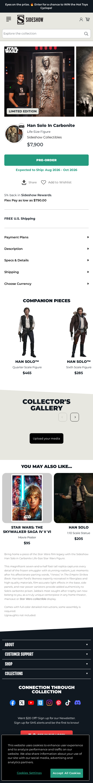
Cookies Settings (29, 773)
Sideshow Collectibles (44, 137)
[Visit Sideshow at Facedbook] (13, 703)
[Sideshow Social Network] (40, 703)
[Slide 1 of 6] (39, 81)
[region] (45, 758)
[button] (56, 182)
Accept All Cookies (67, 773)
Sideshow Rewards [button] (36, 195)
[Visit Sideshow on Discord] (77, 702)
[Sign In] (81, 19)
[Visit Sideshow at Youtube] (31, 703)
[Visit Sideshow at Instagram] (49, 703)
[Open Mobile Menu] (8, 19)
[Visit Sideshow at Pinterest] (59, 703)
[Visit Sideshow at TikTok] (68, 703)
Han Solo (10, 558)
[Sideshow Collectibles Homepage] (30, 20)
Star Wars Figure (54, 558)
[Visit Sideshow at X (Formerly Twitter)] (22, 703)
